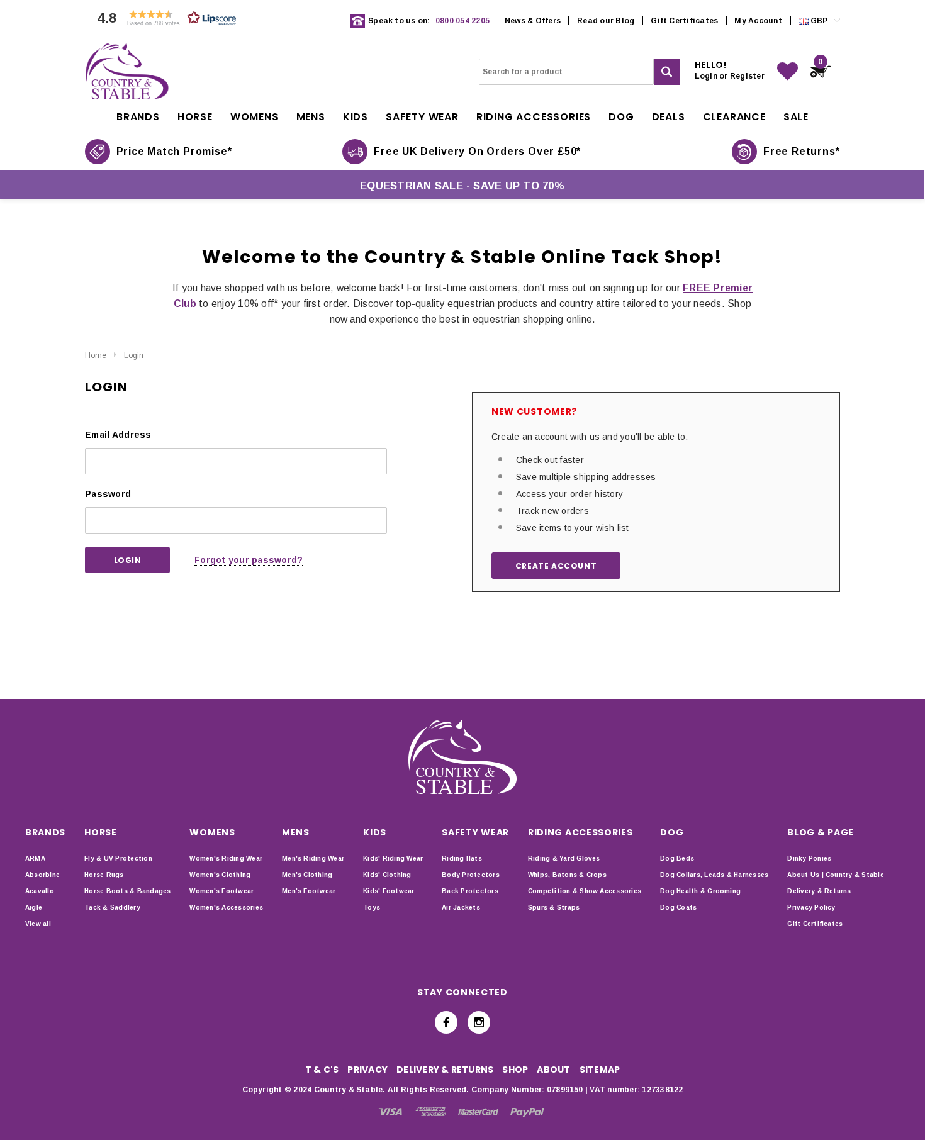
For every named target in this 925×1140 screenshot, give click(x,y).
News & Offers (533, 20)
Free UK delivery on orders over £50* (477, 151)
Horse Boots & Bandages (127, 891)
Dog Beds (677, 858)
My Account (758, 20)
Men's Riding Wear (313, 858)
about (553, 1069)
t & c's (322, 1069)
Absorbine (42, 874)
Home (95, 355)
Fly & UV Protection (118, 858)
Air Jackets (461, 907)
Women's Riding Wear (225, 858)
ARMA (35, 858)
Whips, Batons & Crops (567, 874)
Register (747, 76)
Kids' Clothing (387, 874)
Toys (371, 907)
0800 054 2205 (462, 20)
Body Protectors (471, 874)
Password (108, 494)
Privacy (367, 1069)
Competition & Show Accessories (584, 891)
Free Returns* (801, 151)
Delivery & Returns (819, 891)
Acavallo (39, 891)
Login (133, 355)
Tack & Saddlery (112, 907)
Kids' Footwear (388, 891)
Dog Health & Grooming (700, 891)
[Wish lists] (787, 71)
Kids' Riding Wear (393, 858)
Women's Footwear (221, 891)
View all (38, 923)
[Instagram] (479, 1022)
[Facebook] (446, 1022)
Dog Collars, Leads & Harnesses (714, 874)
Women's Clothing (219, 874)
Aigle (33, 907)
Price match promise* (174, 151)
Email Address (118, 435)
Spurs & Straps (554, 907)
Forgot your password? (248, 560)
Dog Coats (678, 907)
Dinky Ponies (809, 858)
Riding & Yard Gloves (564, 858)
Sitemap (600, 1069)
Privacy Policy (811, 907)
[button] (163, 21)
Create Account (556, 566)
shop (515, 1069)
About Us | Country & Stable (835, 874)
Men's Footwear (308, 891)
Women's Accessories (226, 907)
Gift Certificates (684, 20)
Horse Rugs (103, 874)
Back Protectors (470, 891)
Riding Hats (462, 858)
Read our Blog (605, 20)
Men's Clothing (307, 874)
